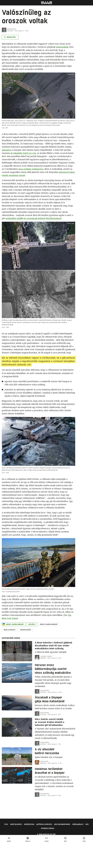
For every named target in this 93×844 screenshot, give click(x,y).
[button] (14, 624)
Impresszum (29, 824)
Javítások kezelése (44, 824)
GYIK (6, 824)
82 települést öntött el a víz (23, 153)
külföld (10, 31)
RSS (87, 824)
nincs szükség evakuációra (30, 169)
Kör (65, 841)
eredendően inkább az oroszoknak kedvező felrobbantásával (33, 218)
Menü (9, 841)
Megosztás (11, 37)
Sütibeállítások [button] (47, 828)
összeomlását (62, 47)
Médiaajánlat (77, 824)
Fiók (84, 841)
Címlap (27, 841)
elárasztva (6, 150)
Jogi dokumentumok (62, 824)
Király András (11, 29)
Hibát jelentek (16, 824)
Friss (47, 841)
